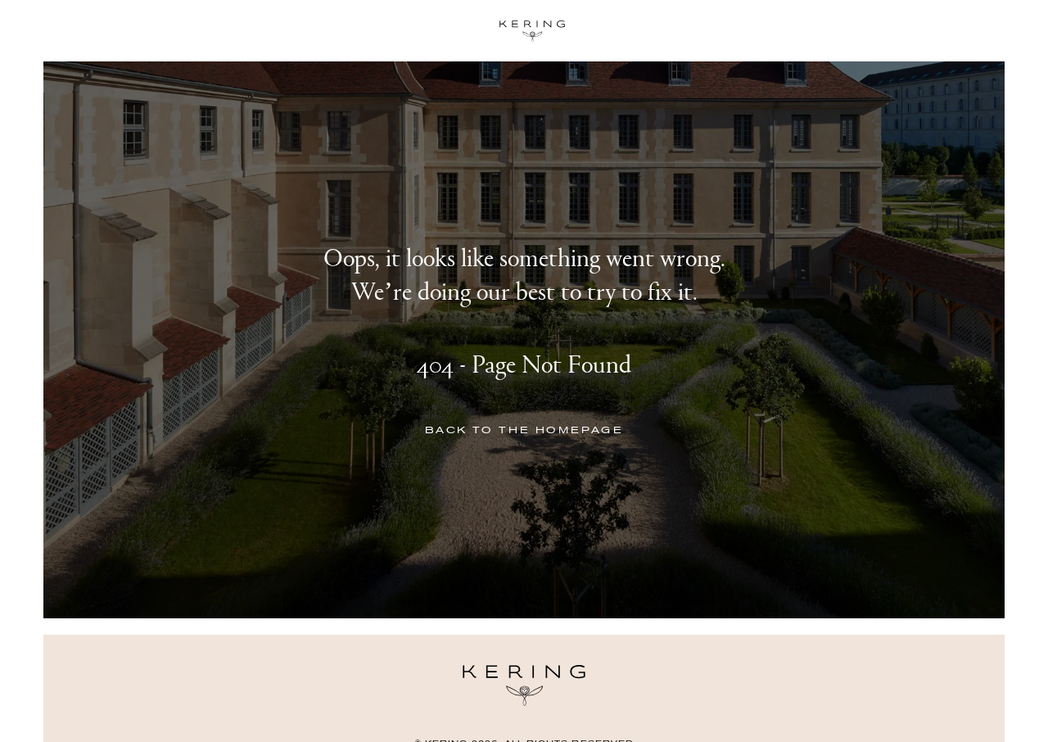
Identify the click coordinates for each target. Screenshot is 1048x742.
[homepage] (524, 31)
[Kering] (524, 702)
